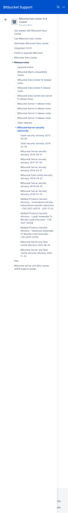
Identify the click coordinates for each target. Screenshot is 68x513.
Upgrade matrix (25, 67)
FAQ (16, 261)
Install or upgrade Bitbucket (28, 52)
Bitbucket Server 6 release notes (34, 108)
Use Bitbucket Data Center (28, 38)
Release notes (21, 62)
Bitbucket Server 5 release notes (34, 113)
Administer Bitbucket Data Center (31, 43)
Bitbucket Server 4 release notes (34, 118)
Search (58, 7)
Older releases (24, 122)
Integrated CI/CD (23, 48)
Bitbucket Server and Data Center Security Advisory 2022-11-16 (37, 252)
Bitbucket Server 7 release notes (34, 103)
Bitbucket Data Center (25, 57)
